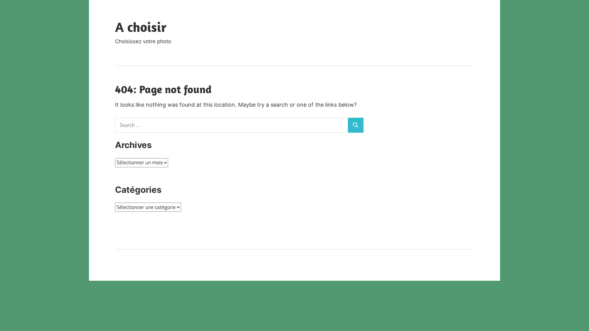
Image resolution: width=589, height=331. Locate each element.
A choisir (141, 27)
